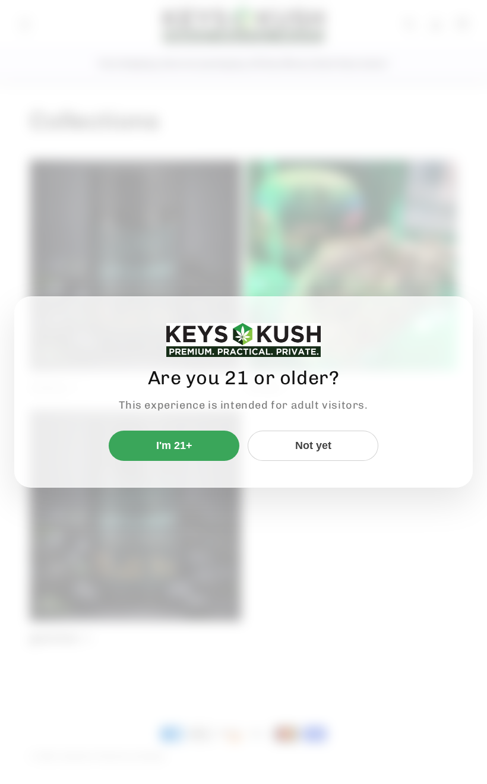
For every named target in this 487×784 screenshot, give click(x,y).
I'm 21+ (174, 445)
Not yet (313, 445)
